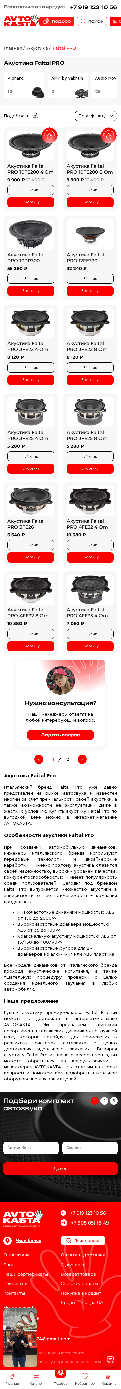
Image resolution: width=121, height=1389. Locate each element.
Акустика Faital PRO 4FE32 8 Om (28, 613)
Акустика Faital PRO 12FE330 (85, 258)
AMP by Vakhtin (67, 78)
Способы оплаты (79, 1283)
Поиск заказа (86, 1241)
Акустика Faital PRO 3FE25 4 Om (27, 435)
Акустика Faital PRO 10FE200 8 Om (90, 169)
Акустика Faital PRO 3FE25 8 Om (87, 435)
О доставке (73, 1264)
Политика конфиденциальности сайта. (44, 1352)
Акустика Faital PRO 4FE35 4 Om (87, 613)
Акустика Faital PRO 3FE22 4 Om (27, 346)
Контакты (14, 1293)
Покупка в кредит (81, 1293)
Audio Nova (107, 78)
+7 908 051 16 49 (90, 1223)
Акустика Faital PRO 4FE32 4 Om (87, 524)
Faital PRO (64, 48)
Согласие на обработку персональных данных (52, 1361)
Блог (8, 1264)
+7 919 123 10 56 (93, 7)
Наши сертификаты (25, 1274)
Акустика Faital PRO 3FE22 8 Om (87, 346)
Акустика (37, 48)
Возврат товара (78, 1274)
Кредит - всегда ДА (82, 1302)
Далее (60, 1168)
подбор (61, 21)
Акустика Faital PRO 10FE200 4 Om (30, 169)
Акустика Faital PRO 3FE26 (26, 524)
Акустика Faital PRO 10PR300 (26, 258)
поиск (95, 21)
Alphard (16, 78)
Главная (13, 48)
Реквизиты (15, 1283)
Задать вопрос (60, 734)
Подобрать (16, 116)
